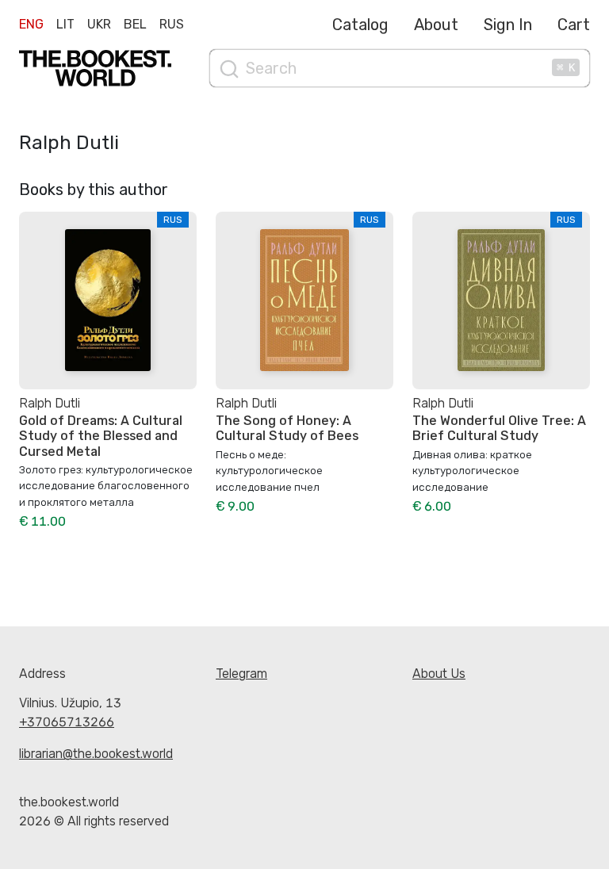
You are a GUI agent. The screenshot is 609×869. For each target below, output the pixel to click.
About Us (438, 673)
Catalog (360, 24)
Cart (573, 24)
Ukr (99, 24)
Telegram (241, 673)
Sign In (508, 24)
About (436, 24)
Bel (135, 24)
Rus (171, 24)
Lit (65, 24)
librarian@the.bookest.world (96, 753)
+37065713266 (66, 721)
